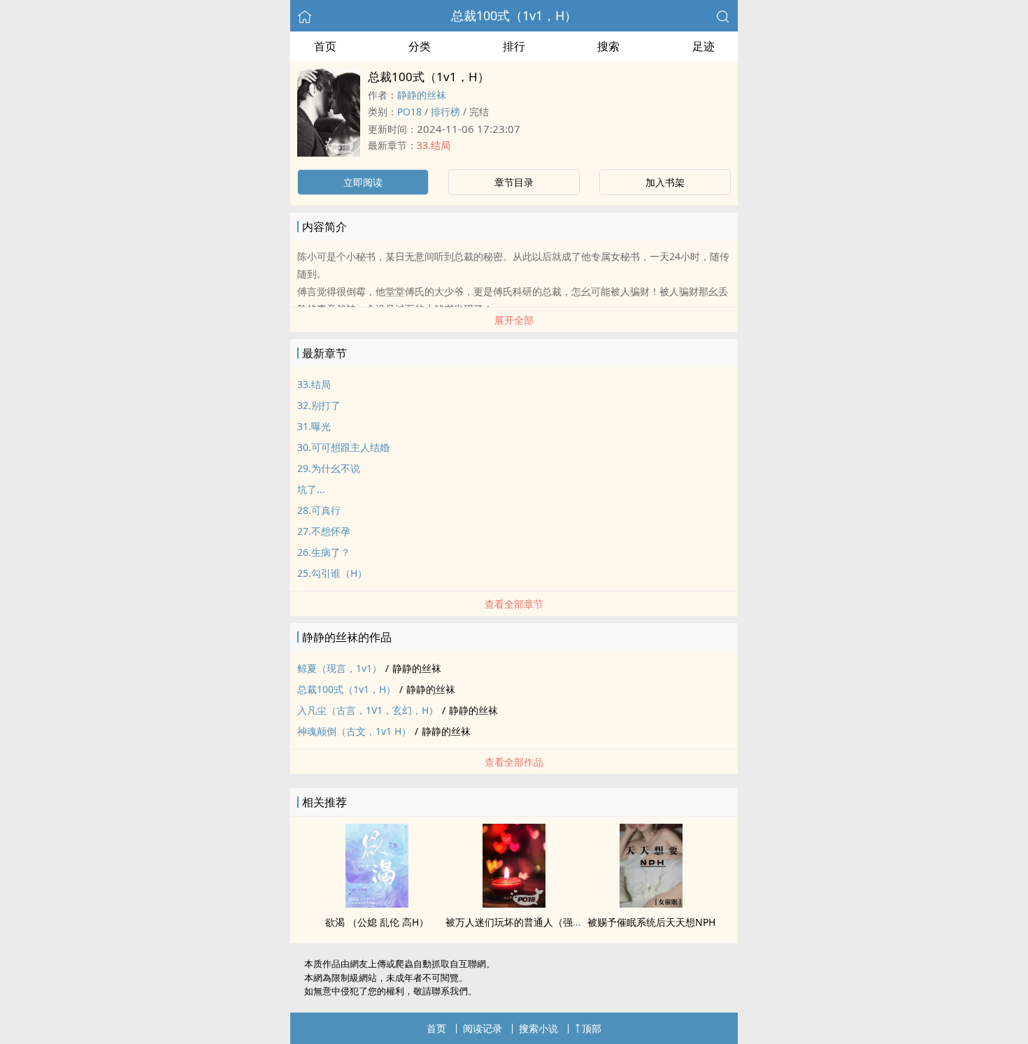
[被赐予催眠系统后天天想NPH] (651, 903)
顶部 (591, 1028)
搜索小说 (538, 1028)
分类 (419, 46)
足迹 (703, 46)
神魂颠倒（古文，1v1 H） (354, 731)
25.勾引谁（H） (332, 573)
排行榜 (445, 111)
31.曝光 (314, 426)
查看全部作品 (514, 761)
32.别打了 (319, 405)
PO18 (409, 111)
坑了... (311, 489)
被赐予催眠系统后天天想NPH (651, 922)
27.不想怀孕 (323, 531)
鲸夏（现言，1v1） (339, 668)
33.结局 (433, 145)
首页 (325, 46)
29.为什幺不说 (328, 468)
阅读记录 (482, 1028)
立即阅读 (363, 182)
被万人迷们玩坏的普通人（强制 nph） (529, 922)
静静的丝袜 (421, 94)
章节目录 (514, 182)
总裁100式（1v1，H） (514, 15)
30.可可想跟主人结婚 (343, 447)
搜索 (608, 46)
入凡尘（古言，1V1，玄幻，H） (367, 710)
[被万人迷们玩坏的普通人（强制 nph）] (514, 903)
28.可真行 (319, 510)
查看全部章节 (514, 603)
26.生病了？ (323, 552)
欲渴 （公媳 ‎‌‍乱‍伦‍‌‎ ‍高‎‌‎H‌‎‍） (377, 922)
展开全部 (514, 320)
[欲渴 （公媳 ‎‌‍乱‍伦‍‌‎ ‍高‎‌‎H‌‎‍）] (376, 903)
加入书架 (665, 182)
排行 (514, 46)
